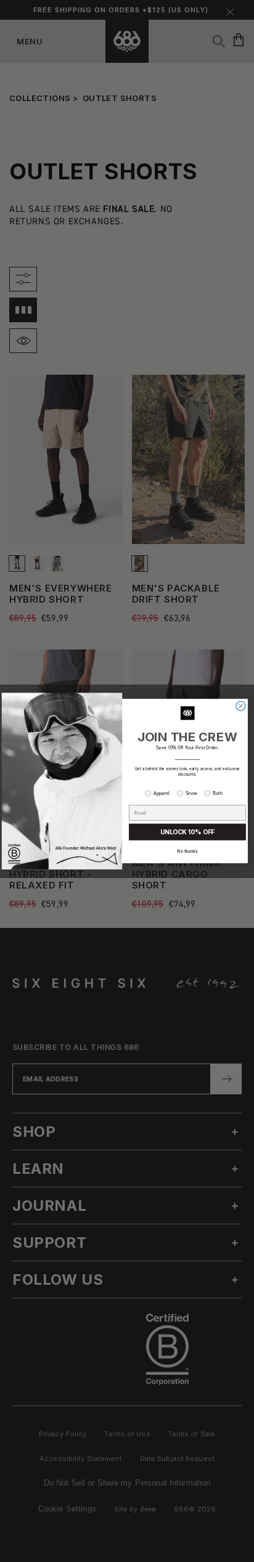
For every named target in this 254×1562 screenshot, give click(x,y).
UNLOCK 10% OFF (187, 832)
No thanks (187, 851)
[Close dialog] (240, 705)
